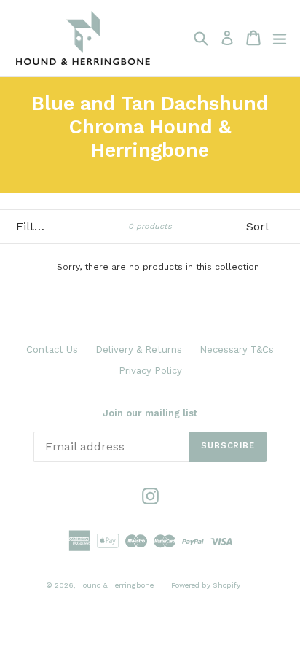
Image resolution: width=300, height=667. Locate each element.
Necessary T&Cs (237, 349)
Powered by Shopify (205, 585)
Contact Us (52, 349)
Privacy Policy (150, 370)
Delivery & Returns (138, 349)
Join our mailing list (150, 412)
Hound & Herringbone (116, 585)
